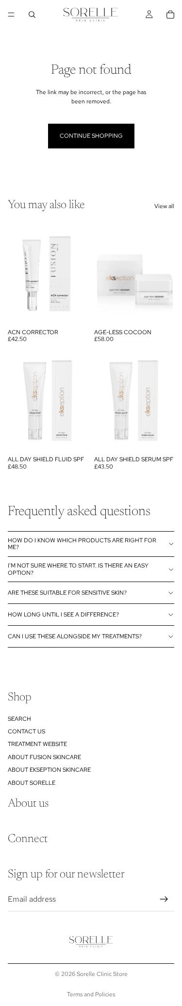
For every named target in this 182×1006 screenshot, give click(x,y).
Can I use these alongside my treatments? (75, 636)
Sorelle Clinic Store (102, 974)
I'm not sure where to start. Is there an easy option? (78, 569)
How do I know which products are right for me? (82, 543)
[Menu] (11, 14)
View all (164, 206)
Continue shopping (91, 136)
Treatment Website (37, 744)
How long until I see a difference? (63, 614)
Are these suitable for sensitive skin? (67, 593)
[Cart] (170, 14)
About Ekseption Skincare (49, 770)
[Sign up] (164, 899)
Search (19, 718)
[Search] (32, 14)
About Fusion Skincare (44, 757)
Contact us (26, 731)
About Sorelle (31, 782)
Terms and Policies (91, 994)
